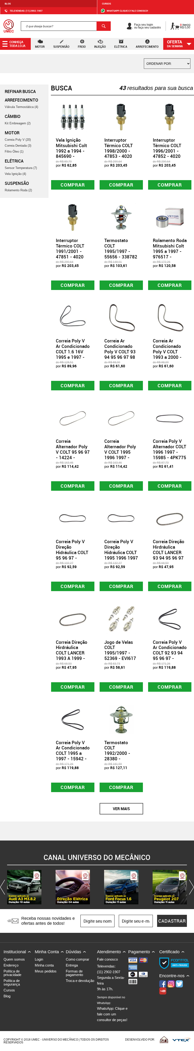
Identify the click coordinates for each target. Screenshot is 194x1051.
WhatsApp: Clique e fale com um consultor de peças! (112, 1009)
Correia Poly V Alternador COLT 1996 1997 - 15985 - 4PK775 (169, 449)
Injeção (100, 46)
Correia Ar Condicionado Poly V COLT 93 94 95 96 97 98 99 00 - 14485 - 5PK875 (120, 354)
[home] (9, 26)
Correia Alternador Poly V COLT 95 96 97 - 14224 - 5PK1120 (73, 452)
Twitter (179, 983)
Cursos (106, 3)
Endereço (11, 965)
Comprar (73, 185)
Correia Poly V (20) (18, 139)
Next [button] (190, 887)
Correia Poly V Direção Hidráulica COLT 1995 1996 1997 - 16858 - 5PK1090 (121, 555)
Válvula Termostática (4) (21, 107)
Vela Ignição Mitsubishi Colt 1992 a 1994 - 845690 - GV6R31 (71, 151)
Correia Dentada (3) (18, 145)
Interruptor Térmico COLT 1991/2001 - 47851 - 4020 (70, 248)
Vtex (181, 1039)
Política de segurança (12, 982)
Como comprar (77, 959)
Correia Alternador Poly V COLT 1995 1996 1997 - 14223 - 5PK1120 (120, 454)
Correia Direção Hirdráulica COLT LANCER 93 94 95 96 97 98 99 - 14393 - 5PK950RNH (169, 555)
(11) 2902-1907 (108, 972)
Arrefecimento (147, 46)
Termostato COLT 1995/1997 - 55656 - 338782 (120, 248)
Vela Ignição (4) (15, 174)
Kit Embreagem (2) (18, 123)
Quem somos (14, 959)
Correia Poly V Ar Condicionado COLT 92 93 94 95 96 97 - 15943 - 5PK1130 (170, 655)
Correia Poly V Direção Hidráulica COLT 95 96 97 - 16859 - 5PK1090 (72, 555)
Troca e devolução (80, 981)
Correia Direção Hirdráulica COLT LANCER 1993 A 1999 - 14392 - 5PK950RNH (71, 655)
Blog (8, 3)
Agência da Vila (164, 1039)
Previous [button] (3, 887)
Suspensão (61, 46)
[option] (24, 887)
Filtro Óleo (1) (14, 151)
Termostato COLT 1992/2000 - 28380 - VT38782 (117, 753)
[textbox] (66, 26)
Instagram (171, 983)
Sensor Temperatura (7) (21, 168)
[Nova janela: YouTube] (24, 887)
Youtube (162, 991)
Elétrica (120, 46)
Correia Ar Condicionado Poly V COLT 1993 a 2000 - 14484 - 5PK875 (169, 351)
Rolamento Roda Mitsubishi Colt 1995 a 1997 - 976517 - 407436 (170, 251)
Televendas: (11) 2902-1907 (26, 10)
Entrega (72, 965)
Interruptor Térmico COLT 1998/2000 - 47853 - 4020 (118, 148)
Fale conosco (107, 959)
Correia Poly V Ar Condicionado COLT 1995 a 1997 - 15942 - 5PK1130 (73, 753)
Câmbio (12, 116)
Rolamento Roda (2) (18, 190)
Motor (40, 46)
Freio (82, 46)
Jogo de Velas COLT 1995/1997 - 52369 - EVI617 (120, 650)
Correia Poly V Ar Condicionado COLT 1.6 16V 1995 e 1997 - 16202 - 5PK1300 (73, 354)
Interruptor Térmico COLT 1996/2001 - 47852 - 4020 (167, 148)
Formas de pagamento (74, 973)
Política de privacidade (12, 973)
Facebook (162, 983)
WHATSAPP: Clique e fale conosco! (127, 10)
